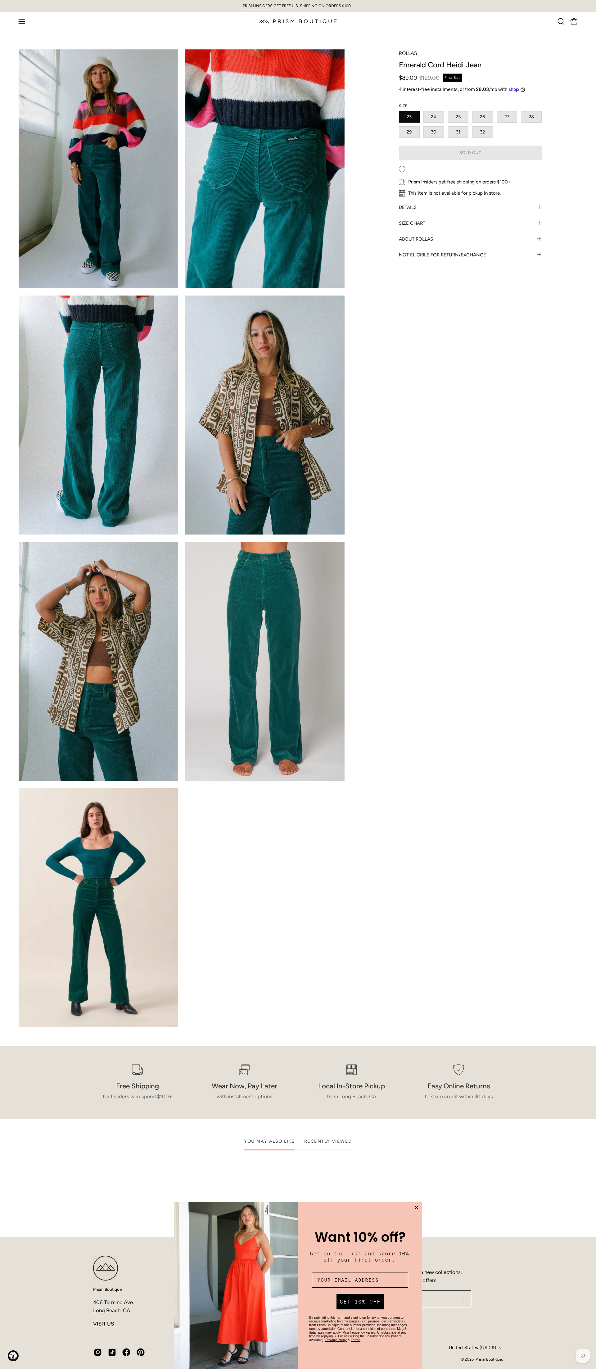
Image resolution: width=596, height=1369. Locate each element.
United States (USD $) (472, 1347)
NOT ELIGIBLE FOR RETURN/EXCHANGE (442, 254)
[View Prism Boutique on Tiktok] (112, 1352)
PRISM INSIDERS (258, 5)
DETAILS (408, 207)
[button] (560, 21)
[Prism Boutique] (298, 21)
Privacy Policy (336, 1340)
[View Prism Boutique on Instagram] (97, 1352)
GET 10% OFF (360, 1302)
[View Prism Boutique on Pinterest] (140, 1352)
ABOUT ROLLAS (416, 239)
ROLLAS (408, 53)
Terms (355, 1340)
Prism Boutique (107, 1289)
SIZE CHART (412, 223)
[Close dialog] (416, 1207)
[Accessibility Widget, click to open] (13, 1355)
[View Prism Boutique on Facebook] (126, 1352)
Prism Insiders (422, 182)
